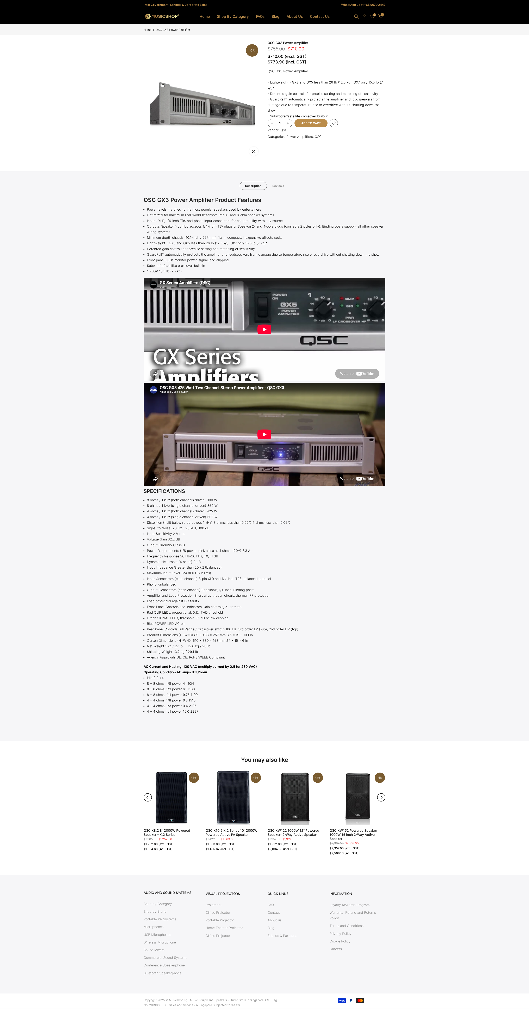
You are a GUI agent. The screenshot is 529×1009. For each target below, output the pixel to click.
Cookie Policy (340, 941)
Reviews (278, 185)
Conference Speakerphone (164, 965)
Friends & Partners (282, 936)
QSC (283, 130)
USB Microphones (157, 935)
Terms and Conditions (346, 926)
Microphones (153, 927)
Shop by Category (158, 904)
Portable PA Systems (160, 919)
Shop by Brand (155, 911)
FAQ (271, 905)
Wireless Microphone (160, 942)
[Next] (381, 797)
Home (205, 16)
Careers (336, 949)
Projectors (213, 905)
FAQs (260, 16)
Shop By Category (233, 16)
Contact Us (320, 16)
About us (274, 920)
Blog (275, 16)
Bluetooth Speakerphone (162, 973)
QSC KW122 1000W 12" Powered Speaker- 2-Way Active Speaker (293, 832)
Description (253, 185)
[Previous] (148, 797)
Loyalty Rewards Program (350, 905)
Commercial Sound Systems (165, 957)
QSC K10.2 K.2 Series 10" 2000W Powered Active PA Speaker (231, 832)
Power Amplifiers (299, 137)
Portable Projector (220, 920)
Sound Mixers (154, 950)
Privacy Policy (340, 933)
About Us (295, 16)
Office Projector (218, 912)
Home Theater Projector (224, 928)
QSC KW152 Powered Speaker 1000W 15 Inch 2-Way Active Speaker (353, 834)
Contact (274, 912)
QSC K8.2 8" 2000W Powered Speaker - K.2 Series (167, 832)
